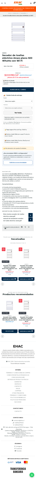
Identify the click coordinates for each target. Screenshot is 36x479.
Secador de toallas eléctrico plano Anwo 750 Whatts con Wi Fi (9, 318)
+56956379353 (18, 422)
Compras (18, 390)
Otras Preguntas (18, 393)
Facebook (19, 448)
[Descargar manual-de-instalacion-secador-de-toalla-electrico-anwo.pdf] (30, 219)
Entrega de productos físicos (18, 379)
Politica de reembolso (18, 397)
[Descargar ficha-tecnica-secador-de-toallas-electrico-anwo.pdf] (30, 215)
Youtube (19, 451)
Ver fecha (18, 113)
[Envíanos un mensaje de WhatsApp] (32, 475)
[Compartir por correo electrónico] (5, 228)
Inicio (9, 13)
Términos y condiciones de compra (18, 372)
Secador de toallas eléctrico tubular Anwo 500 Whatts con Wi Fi (9, 268)
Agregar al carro (18, 89)
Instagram (19, 446)
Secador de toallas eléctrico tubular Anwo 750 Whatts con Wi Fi (26, 268)
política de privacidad (18, 400)
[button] (10, 279)
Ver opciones (9, 331)
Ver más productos (17, 243)
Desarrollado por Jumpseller (18, 363)
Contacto (18, 386)
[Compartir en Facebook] (22, 226)
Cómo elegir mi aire (18, 377)
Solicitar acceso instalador (18, 162)
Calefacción (16, 13)
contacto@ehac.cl (19, 420)
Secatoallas (23, 13)
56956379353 (19, 425)
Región (5, 98)
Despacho (18, 384)
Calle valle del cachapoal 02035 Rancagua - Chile (19, 427)
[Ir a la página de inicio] (18, 3)
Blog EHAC (18, 402)
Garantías (18, 382)
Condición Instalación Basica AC (18, 375)
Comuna (5, 104)
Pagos (18, 388)
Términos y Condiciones (18, 395)
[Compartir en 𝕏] (25, 226)
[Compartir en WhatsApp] (28, 226)
